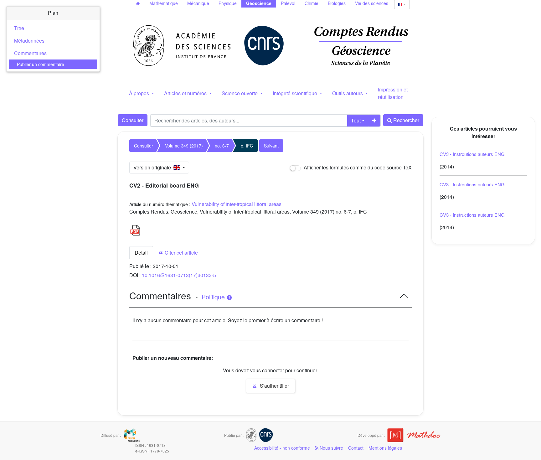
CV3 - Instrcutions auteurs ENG (472, 154)
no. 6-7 (222, 145)
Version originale (153, 167)
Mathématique (163, 3)
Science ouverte (240, 93)
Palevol (288, 3)
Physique (228, 3)
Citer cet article (180, 252)
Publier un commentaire (40, 64)
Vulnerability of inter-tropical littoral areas (236, 204)
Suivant (271, 145)
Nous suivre (330, 448)
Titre (19, 28)
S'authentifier (274, 385)
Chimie (311, 3)
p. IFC (247, 145)
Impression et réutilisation (393, 93)
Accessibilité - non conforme (282, 448)
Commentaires (30, 53)
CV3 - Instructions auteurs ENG (472, 214)
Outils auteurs (348, 93)
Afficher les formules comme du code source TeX (357, 167)
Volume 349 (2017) (184, 145)
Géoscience (258, 3)
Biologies (337, 3)
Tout (356, 120)
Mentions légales (385, 448)
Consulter (132, 120)
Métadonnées (29, 40)
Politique (214, 296)
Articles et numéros (186, 93)
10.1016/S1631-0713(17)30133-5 (179, 275)
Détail (141, 252)
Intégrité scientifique (295, 93)
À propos (139, 93)
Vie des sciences (371, 3)
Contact (355, 448)
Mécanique (198, 3)
